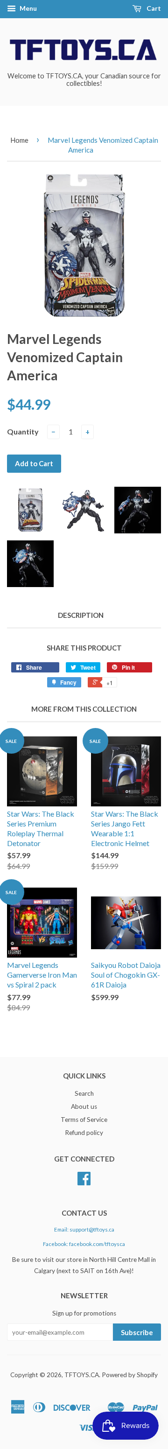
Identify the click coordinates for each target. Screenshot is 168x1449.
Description (81, 615)
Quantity (23, 431)
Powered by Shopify (130, 1375)
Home (19, 140)
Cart (153, 8)
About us (84, 1106)
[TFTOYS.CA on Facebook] (84, 1181)
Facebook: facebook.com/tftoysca (84, 1244)
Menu (27, 8)
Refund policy (84, 1132)
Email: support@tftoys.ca (84, 1229)
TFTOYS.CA (81, 1375)
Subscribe (137, 1332)
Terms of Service (84, 1119)
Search (84, 1093)
